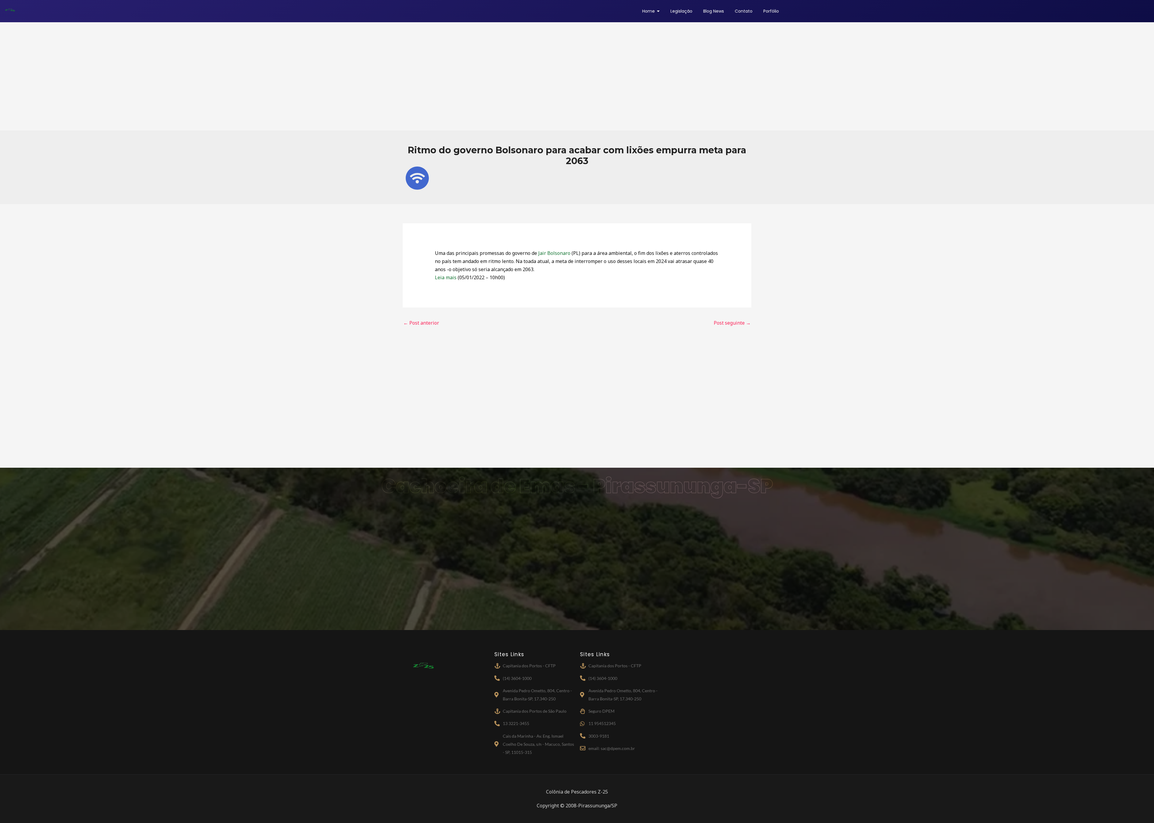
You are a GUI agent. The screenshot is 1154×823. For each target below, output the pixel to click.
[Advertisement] (577, 76)
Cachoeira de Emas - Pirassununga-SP (577, 486)
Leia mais (445, 277)
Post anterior (421, 323)
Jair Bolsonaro (554, 253)
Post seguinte (732, 323)
